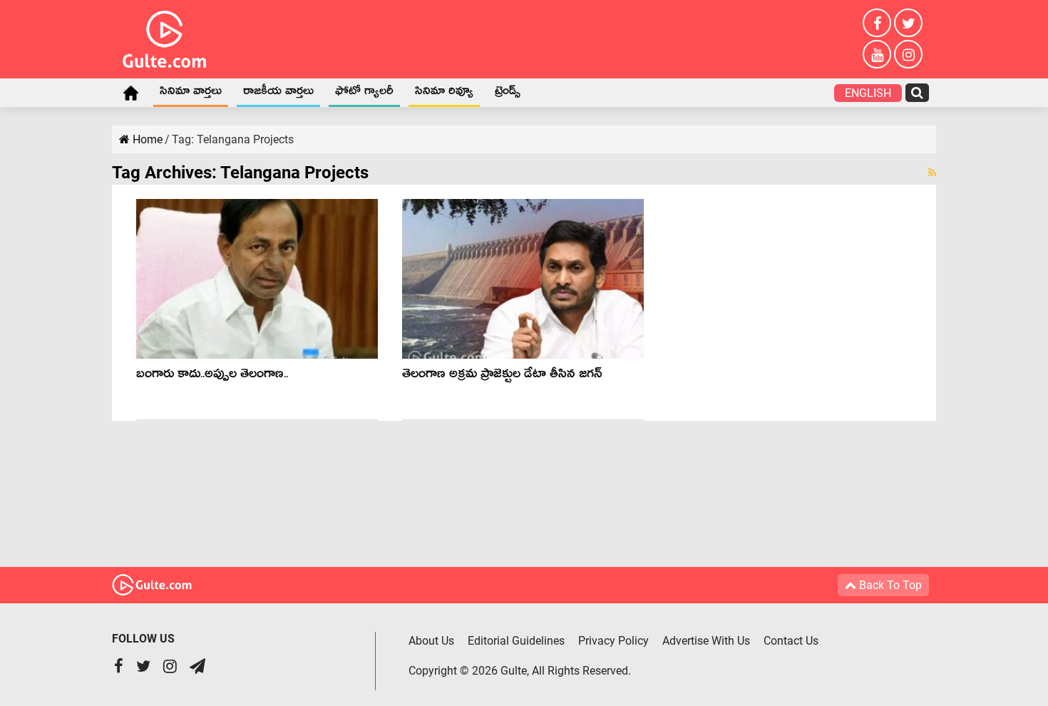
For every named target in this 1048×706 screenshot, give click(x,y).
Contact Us (791, 641)
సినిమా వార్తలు (191, 93)
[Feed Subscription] (932, 172)
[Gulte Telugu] (164, 36)
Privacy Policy (613, 641)
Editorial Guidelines (516, 641)
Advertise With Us (706, 641)
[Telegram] (197, 668)
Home (130, 92)
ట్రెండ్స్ (507, 93)
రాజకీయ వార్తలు (278, 93)
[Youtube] (877, 54)
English (868, 93)
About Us (431, 641)
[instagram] (908, 54)
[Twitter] (908, 23)
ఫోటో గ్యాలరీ (364, 93)
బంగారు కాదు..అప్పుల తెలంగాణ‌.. (212, 376)
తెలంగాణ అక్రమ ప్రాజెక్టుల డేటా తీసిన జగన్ (502, 376)
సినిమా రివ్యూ (444, 93)
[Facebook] (877, 23)
